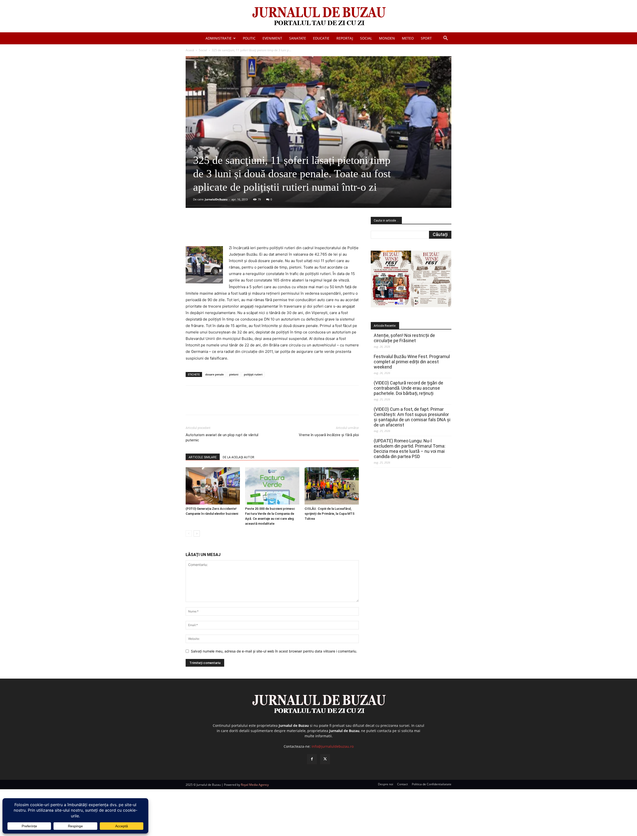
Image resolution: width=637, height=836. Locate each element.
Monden (387, 38)
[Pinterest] (246, 230)
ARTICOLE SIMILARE (203, 457)
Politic (249, 38)
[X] (234, 230)
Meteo (408, 38)
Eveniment (272, 38)
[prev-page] (189, 533)
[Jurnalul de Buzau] (318, 16)
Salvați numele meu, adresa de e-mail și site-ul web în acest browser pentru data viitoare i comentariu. (274, 651)
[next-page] (197, 533)
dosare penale (214, 374)
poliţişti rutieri (253, 374)
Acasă (190, 50)
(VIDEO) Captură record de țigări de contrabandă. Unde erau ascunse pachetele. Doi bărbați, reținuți (408, 388)
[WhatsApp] (257, 230)
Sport (426, 38)
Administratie (219, 38)
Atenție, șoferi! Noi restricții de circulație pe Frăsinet (404, 338)
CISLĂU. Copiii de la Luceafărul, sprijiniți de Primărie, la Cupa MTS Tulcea (330, 513)
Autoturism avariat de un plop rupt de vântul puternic (222, 437)
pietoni (233, 374)
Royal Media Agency (255, 785)
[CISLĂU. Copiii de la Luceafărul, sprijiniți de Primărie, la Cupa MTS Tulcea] (332, 486)
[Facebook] (223, 230)
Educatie (321, 38)
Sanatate (297, 38)
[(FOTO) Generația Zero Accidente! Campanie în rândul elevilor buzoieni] (213, 486)
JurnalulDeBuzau (216, 199)
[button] (445, 38)
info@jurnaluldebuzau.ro (333, 746)
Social (366, 38)
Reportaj (344, 38)
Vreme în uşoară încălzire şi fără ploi (329, 435)
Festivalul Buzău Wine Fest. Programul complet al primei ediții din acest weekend (412, 362)
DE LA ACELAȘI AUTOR (238, 457)
